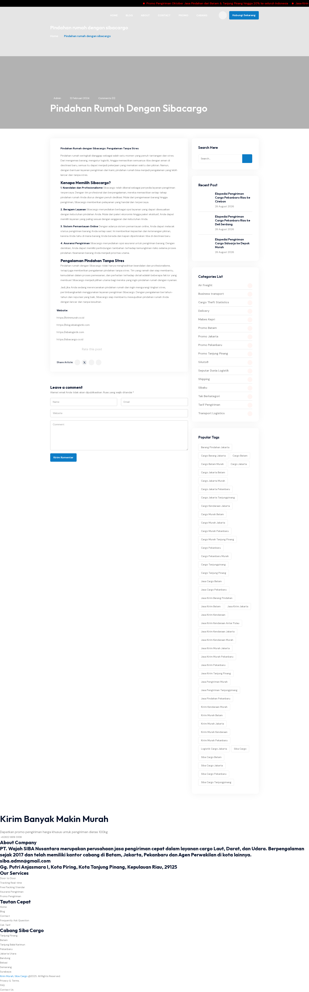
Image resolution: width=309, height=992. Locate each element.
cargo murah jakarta (213, 522)
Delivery (203, 311)
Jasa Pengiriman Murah (214, 681)
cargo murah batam (212, 514)
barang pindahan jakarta (215, 447)
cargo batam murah (212, 464)
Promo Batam (207, 328)
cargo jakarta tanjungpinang (218, 497)
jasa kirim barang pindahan (216, 598)
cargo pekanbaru (211, 547)
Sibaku (202, 388)
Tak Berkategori (209, 396)
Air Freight (205, 285)
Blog (129, 15)
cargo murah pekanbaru (215, 531)
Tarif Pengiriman (209, 405)
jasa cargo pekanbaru (214, 589)
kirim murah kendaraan (214, 732)
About (145, 15)
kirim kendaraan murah (214, 707)
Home (114, 15)
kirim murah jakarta (212, 723)
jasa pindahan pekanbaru (215, 698)
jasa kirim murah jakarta (215, 648)
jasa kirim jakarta (237, 606)
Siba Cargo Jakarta (212, 765)
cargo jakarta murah (213, 480)
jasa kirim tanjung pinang (216, 673)
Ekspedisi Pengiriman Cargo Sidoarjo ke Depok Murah (232, 243)
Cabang (201, 15)
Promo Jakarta (208, 336)
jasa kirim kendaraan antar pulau (220, 623)
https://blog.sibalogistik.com (73, 325)
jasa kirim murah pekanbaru (217, 656)
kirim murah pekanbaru (214, 740)
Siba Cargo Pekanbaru (213, 774)
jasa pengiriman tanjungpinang (219, 690)
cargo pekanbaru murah (215, 556)
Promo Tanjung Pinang (213, 353)
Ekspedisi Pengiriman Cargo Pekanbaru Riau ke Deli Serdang (232, 220)
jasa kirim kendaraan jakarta (217, 631)
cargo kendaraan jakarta (215, 506)
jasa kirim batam (210, 606)
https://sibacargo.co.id (70, 339)
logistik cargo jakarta (214, 748)
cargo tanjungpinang (213, 564)
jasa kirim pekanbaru (213, 665)
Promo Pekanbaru (210, 345)
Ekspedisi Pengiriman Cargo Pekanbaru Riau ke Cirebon (232, 197)
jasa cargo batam (211, 581)
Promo (183, 15)
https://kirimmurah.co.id (70, 317)
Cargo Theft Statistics (213, 302)
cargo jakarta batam (213, 472)
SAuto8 (203, 362)
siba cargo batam (211, 757)
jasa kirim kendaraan (213, 614)
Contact (164, 15)
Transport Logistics (211, 413)
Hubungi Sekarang (244, 15)
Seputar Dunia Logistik (213, 370)
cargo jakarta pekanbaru (215, 489)
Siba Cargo (240, 748)
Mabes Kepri (206, 319)
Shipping (204, 379)
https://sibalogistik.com (70, 332)
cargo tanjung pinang (213, 573)
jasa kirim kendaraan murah (217, 640)
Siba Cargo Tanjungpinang (216, 782)
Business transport (211, 294)
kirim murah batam (212, 715)
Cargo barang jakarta (213, 455)
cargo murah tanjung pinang (217, 539)
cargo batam (240, 455)
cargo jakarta (239, 464)
